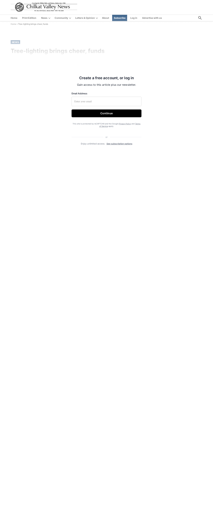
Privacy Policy (125, 124)
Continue (106, 113)
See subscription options (119, 143)
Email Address (79, 93)
